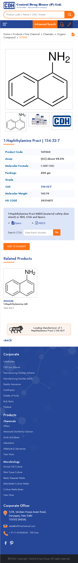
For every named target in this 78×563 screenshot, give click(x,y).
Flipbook (7, 407)
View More (8, 454)
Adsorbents (8, 443)
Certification (9, 390)
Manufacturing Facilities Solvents (19, 373)
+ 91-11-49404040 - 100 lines (23, 532)
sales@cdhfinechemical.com (22, 526)
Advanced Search (45, 24)
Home (6, 34)
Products (17, 34)
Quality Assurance (12, 384)
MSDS (41, 223)
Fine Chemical (32, 34)
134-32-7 (46, 186)
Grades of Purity (11, 395)
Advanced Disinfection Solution (18, 431)
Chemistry (48, 34)
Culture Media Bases (13, 489)
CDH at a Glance (11, 367)
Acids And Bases (11, 437)
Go (56, 232)
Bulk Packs (8, 401)
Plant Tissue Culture (12, 472)
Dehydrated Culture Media (16, 483)
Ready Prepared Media (14, 478)
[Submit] (70, 14)
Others (6, 426)
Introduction (9, 361)
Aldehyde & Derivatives (14, 448)
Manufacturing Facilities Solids (17, 378)
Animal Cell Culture (12, 466)
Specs (17, 223)
